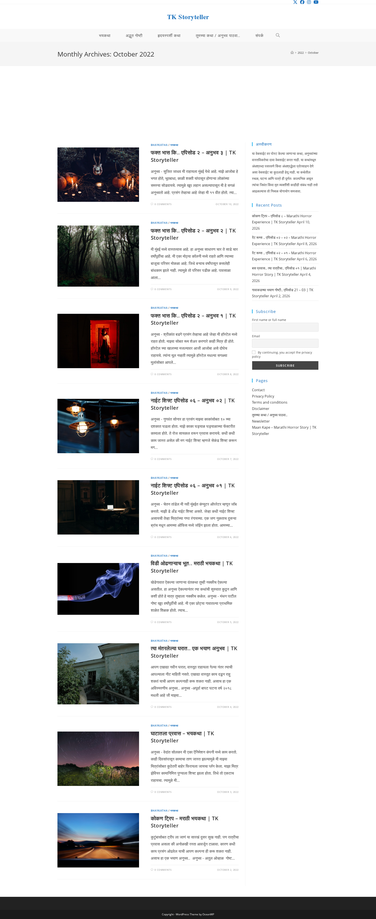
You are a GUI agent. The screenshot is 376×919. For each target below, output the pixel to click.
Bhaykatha (159, 145)
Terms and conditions (269, 402)
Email (256, 336)
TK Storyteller (188, 16)
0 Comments (162, 204)
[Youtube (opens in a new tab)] (315, 2)
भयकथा (174, 145)
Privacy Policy (263, 396)
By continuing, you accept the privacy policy (282, 354)
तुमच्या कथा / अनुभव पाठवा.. (269, 415)
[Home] (292, 53)
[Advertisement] (188, 109)
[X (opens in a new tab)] (295, 2)
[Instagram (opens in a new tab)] (309, 2)
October (313, 53)
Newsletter (261, 421)
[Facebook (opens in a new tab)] (302, 2)
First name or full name (269, 320)
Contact (258, 390)
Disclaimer (260, 408)
